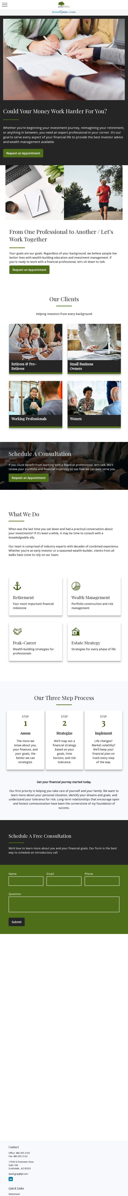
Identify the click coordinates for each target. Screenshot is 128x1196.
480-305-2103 (23, 1152)
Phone (89, 874)
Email (50, 874)
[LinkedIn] (11, 1179)
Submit (17, 922)
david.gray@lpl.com (18, 1173)
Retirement (14, 1194)
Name (13, 874)
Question (15, 894)
